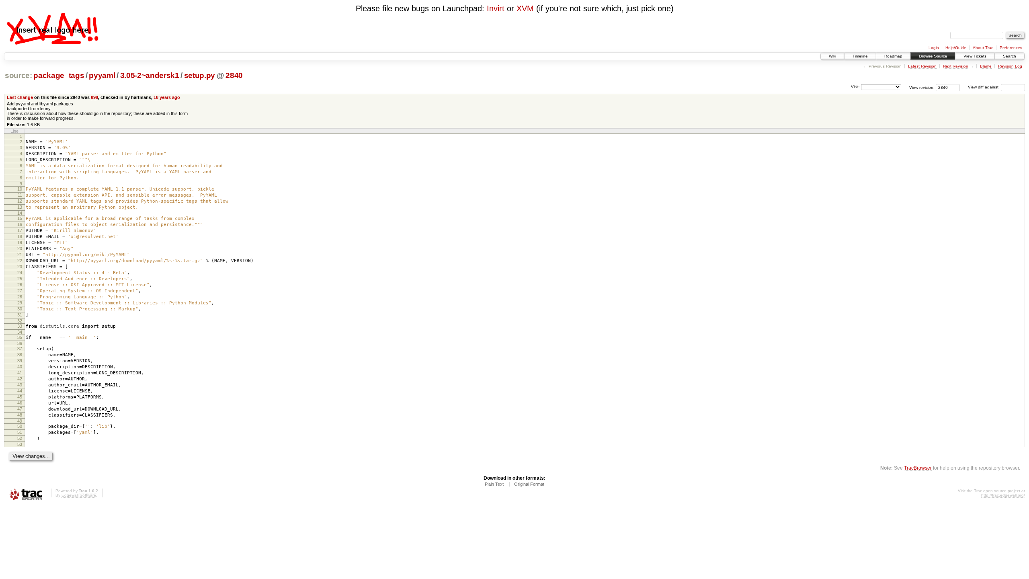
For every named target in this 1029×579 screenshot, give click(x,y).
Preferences (1011, 47)
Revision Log (1010, 66)
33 (19, 326)
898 (94, 97)
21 (19, 254)
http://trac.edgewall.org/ (1003, 495)
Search (1009, 56)
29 (19, 302)
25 (19, 278)
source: (18, 75)
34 (19, 332)
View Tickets (974, 56)
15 (19, 218)
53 (19, 444)
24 (19, 272)
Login (934, 47)
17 (19, 230)
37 (19, 348)
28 (19, 296)
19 (19, 242)
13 (19, 207)
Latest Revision (922, 66)
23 (19, 266)
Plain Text (494, 484)
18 (19, 236)
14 (19, 213)
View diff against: (984, 87)
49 (19, 421)
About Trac (983, 47)
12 (19, 201)
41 (19, 372)
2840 (234, 75)
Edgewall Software (78, 495)
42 (19, 378)
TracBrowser (918, 467)
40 (19, 366)
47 (19, 409)
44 (19, 390)
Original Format (529, 484)
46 (19, 402)
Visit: (855, 86)
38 (19, 354)
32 (19, 320)
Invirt (495, 8)
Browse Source (933, 56)
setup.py (199, 75)
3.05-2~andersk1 (149, 75)
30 (19, 308)
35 (19, 337)
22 (19, 260)
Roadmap (893, 56)
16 (19, 224)
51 (19, 432)
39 (19, 360)
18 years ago (167, 97)
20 (19, 248)
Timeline (860, 56)
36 (19, 343)
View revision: (922, 87)
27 (19, 290)
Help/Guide (955, 47)
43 (19, 384)
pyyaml (102, 75)
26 (19, 284)
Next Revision (955, 66)
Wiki (832, 56)
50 (19, 426)
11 (20, 195)
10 (19, 189)
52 (19, 438)
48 (19, 415)
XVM (525, 8)
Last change (20, 97)
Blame (986, 66)
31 (19, 314)
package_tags (58, 75)
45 (19, 396)
